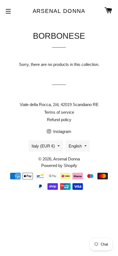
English (75, 146)
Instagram (61, 131)
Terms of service (59, 112)
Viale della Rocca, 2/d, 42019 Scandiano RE (59, 104)
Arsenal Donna (59, 11)
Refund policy (59, 119)
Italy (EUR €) (43, 146)
